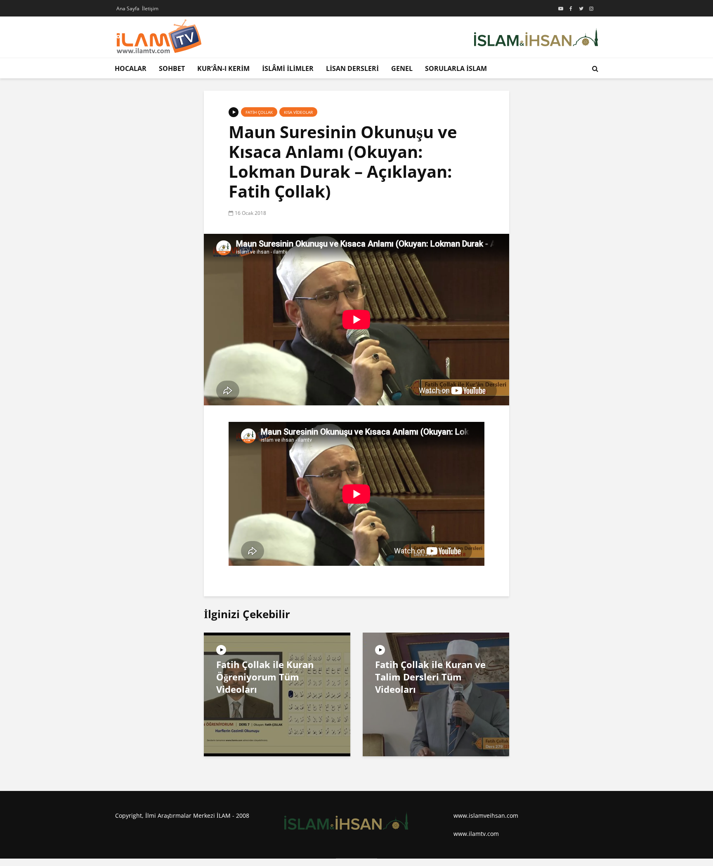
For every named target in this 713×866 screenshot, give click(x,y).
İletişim (150, 8)
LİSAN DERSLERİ (352, 68)
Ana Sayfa (127, 8)
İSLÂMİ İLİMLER (288, 68)
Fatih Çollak (259, 112)
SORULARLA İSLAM (456, 68)
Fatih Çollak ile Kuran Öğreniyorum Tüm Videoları (265, 676)
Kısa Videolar (298, 112)
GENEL (402, 68)
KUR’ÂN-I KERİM (223, 68)
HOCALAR (130, 68)
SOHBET (172, 68)
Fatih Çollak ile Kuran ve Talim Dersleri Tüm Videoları (430, 676)
